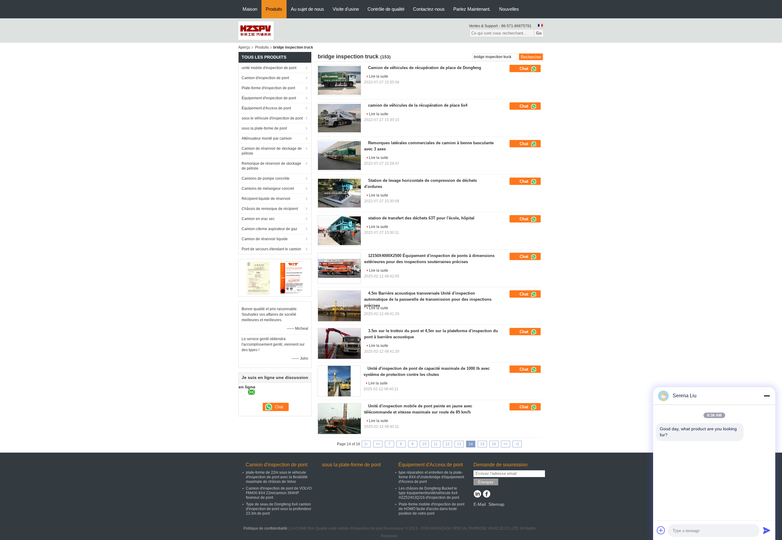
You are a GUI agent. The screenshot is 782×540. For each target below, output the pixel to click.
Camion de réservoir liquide (265, 239)
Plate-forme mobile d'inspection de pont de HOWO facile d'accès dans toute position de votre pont (431, 509)
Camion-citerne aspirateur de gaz (269, 229)
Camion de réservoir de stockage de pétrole (272, 151)
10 (424, 444)
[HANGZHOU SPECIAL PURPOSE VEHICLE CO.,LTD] (256, 30)
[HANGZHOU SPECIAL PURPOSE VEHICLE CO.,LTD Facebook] (486, 494)
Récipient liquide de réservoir (266, 199)
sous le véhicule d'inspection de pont (272, 118)
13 (459, 444)
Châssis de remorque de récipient (270, 209)
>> (505, 444)
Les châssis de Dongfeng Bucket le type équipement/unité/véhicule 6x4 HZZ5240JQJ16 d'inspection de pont (429, 493)
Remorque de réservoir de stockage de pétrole (271, 166)
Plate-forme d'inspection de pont (268, 88)
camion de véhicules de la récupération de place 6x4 (417, 105)
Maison (250, 9)
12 (447, 444)
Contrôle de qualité (385, 9)
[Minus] (766, 395)
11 (436, 444)
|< (366, 444)
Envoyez (486, 482)
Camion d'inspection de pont (265, 78)
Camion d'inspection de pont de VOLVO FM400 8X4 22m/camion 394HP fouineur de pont (279, 493)
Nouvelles (509, 9)
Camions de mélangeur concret (268, 188)
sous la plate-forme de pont (264, 128)
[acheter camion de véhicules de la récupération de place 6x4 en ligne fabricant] (339, 118)
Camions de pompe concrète (266, 178)
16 (494, 444)
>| (517, 444)
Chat (524, 68)
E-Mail (479, 504)
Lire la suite (378, 76)
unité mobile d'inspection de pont (269, 68)
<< (378, 444)
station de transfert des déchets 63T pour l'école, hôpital (421, 218)
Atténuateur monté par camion (267, 138)
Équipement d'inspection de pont (269, 98)
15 (482, 444)
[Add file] (661, 530)
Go (539, 33)
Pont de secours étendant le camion (271, 249)
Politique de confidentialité (265, 528)
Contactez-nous (429, 9)
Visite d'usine (346, 9)
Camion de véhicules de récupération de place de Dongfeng (424, 67)
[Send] (767, 530)
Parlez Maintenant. (472, 9)
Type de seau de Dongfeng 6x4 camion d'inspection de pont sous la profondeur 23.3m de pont (278, 509)
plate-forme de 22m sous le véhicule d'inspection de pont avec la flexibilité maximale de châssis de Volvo (277, 477)
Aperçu (244, 47)
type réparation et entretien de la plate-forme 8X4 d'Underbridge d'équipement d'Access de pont (431, 477)
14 (471, 444)
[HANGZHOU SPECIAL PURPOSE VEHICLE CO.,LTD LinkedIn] (477, 494)
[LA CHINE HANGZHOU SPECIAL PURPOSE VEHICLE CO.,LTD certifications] (258, 277)
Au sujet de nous (307, 9)
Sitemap (496, 504)
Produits (274, 9)
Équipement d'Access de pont (266, 108)
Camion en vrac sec (258, 219)
